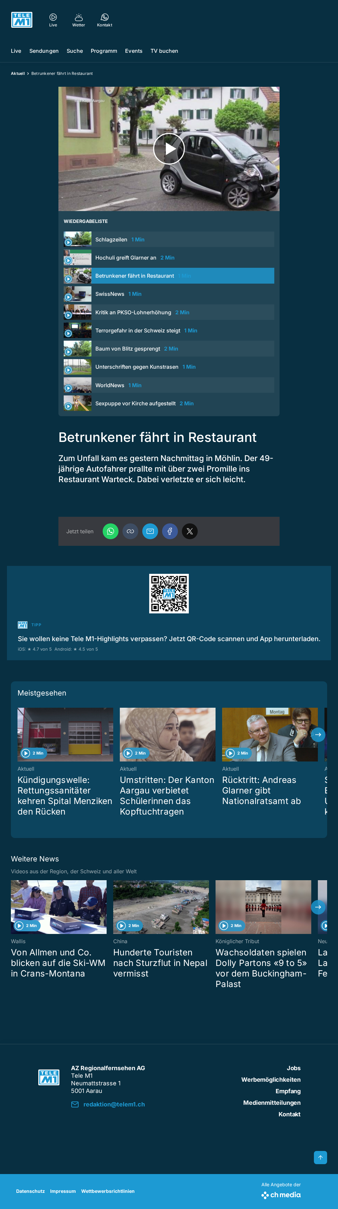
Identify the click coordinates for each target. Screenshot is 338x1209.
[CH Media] (281, 1194)
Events (134, 50)
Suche (75, 50)
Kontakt (290, 1114)
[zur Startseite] (21, 20)
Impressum (63, 1191)
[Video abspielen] (169, 149)
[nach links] (20, 735)
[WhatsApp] (110, 531)
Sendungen (44, 50)
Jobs (294, 1068)
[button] (130, 531)
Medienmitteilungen (272, 1102)
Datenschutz (30, 1191)
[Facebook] (170, 531)
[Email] (150, 531)
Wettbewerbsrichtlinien (108, 1191)
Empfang (288, 1091)
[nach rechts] (318, 735)
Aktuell (18, 73)
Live (16, 50)
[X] (190, 531)
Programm (104, 50)
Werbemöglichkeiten (271, 1079)
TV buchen (164, 50)
